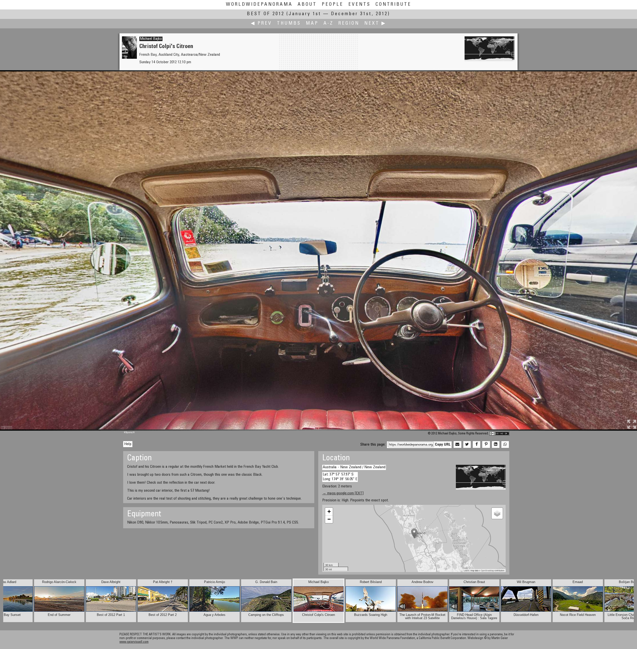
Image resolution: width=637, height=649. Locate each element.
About (307, 4)
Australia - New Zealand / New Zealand (354, 467)
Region (348, 23)
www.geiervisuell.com (134, 642)
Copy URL (443, 445)
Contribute (393, 4)
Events (359, 4)
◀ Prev (261, 23)
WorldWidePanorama (259, 4)
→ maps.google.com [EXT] (343, 493)
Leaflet (466, 570)
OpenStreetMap (487, 570)
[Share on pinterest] (486, 445)
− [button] (329, 519)
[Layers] (497, 513)
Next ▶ (375, 23)
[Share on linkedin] (495, 445)
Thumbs (289, 23)
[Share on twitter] (467, 445)
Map (312, 23)
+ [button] (329, 511)
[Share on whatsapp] (505, 445)
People (332, 4)
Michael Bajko (151, 39)
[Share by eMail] (457, 445)
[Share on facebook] (476, 445)
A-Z (328, 23)
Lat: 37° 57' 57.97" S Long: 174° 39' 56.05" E (340, 476)
